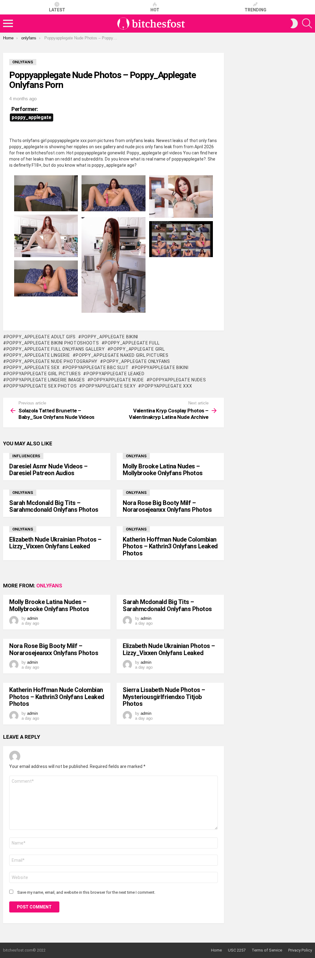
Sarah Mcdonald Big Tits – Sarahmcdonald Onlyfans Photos (53, 506)
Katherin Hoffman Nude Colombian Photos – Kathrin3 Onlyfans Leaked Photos (170, 546)
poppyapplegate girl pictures (43, 373)
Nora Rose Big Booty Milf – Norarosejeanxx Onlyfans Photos (167, 506)
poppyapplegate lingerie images (45, 379)
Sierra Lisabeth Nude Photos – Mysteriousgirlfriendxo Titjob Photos (164, 696)
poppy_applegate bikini (110, 336)
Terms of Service (267, 950)
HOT (154, 9)
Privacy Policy (300, 950)
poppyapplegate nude (117, 379)
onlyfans (136, 456)
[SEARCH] (307, 23)
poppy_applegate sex (33, 367)
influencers (26, 456)
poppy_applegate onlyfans (136, 361)
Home (216, 950)
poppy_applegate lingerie (38, 355)
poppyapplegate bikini (161, 367)
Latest (57, 9)
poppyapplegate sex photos (41, 386)
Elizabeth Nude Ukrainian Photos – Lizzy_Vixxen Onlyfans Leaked (55, 543)
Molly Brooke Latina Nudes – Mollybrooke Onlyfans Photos (163, 470)
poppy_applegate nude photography (52, 361)
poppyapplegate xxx (167, 386)
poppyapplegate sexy (109, 386)
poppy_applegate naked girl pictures (122, 355)
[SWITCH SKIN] (294, 23)
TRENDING (255, 9)
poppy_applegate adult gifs (41, 336)
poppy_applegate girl (137, 349)
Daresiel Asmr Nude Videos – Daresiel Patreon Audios (48, 470)
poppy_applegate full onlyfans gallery (55, 349)
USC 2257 (236, 950)
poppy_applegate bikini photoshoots (52, 342)
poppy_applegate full (132, 342)
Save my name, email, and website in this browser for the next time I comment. (86, 892)
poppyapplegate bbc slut (97, 367)
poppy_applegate (31, 117)
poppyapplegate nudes (178, 379)
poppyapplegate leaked (115, 373)
